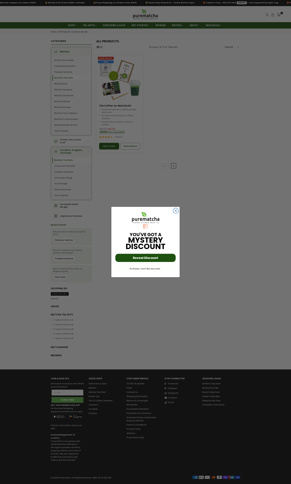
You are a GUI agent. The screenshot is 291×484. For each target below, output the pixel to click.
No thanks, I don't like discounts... (145, 268)
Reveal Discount (145, 258)
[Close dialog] (175, 210)
